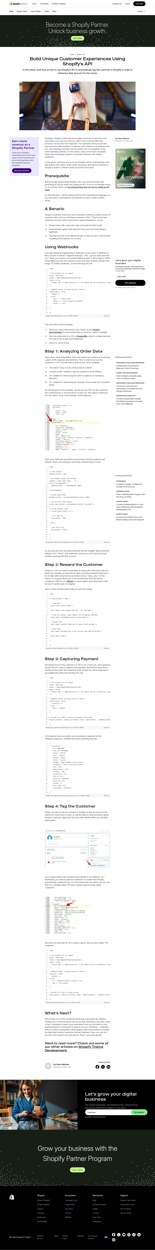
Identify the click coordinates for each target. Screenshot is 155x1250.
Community (44, 4)
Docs (34, 4)
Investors (40, 1213)
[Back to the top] (11, 1197)
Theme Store (70, 1204)
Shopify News (22, 11)
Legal (56, 1236)
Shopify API (81, 54)
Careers (40, 1209)
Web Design (121, 481)
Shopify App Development (127, 373)
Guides (95, 1209)
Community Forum (127, 1204)
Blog (11, 11)
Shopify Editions (43, 1204)
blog (72, 54)
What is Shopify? (43, 1200)
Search (140, 11)
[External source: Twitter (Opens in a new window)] (103, 1067)
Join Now (139, 4)
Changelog (97, 1221)
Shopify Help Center (128, 1200)
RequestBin (82, 336)
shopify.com (117, 4)
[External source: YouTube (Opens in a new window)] (123, 1234)
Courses (96, 1213)
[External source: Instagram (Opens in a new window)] (129, 1234)
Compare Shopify (99, 1204)
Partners (68, 1213)
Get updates (130, 283)
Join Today (77, 38)
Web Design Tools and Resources (130, 363)
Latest (46, 11)
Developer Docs (71, 1200)
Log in (127, 4)
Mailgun (70, 581)
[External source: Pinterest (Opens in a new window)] (113, 1239)
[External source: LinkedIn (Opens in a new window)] (108, 1067)
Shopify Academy (59, 4)
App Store (69, 1209)
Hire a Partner (125, 1209)
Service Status (125, 1213)
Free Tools (97, 1217)
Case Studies (36, 11)
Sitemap (80, 1236)
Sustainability (42, 1221)
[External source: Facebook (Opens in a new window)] (97, 1067)
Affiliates (68, 1217)
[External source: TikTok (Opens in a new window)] (134, 1234)
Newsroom (41, 1217)
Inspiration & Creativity (126, 396)
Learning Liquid (122, 491)
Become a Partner (21, 171)
